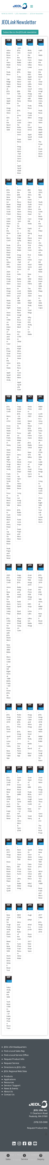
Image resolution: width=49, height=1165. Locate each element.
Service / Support (12, 1085)
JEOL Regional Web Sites (15, 1071)
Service (24, 1159)
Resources (9, 1082)
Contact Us (9, 1094)
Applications (10, 1079)
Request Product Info (14, 1059)
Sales (8, 1159)
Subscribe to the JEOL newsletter (20, 32)
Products (8, 1076)
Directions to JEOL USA (15, 1067)
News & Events (11, 1088)
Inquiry (40, 1159)
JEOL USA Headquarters (15, 1047)
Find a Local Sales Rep (14, 1051)
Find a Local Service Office (16, 1055)
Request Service (11, 1063)
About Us (8, 1091)
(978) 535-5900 (40, 1122)
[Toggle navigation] (33, 6)
